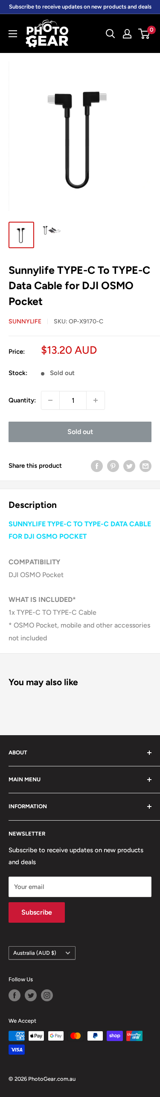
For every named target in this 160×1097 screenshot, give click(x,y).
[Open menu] (13, 33)
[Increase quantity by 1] (96, 400)
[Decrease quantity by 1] (50, 400)
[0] (144, 34)
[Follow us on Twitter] (31, 995)
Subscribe (36, 912)
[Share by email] (145, 465)
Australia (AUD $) (34, 953)
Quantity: (22, 400)
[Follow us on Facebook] (14, 995)
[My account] (127, 33)
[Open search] (110, 33)
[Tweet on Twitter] (129, 465)
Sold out (80, 432)
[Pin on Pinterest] (113, 465)
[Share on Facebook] (97, 465)
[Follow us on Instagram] (47, 995)
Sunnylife (25, 321)
